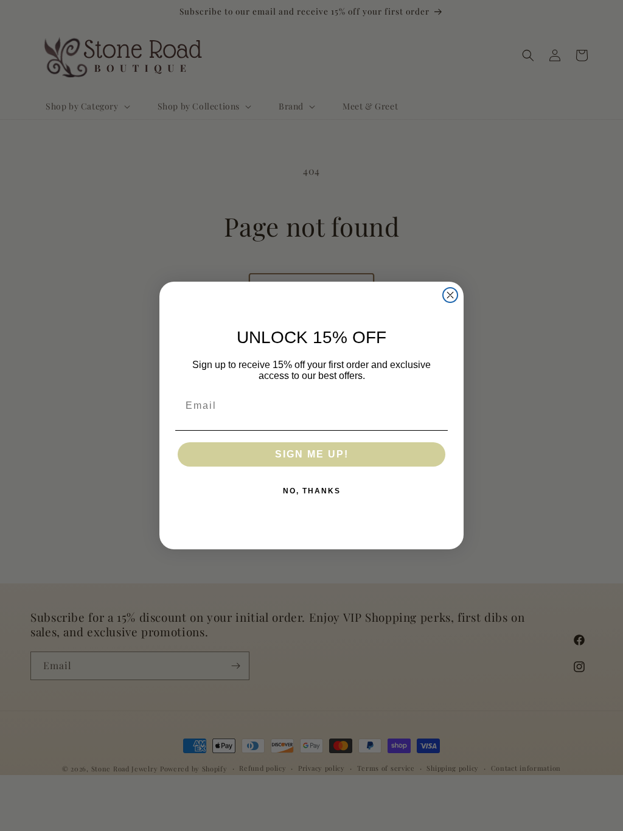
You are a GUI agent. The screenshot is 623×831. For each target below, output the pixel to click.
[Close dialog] (450, 295)
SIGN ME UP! (312, 454)
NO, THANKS (312, 491)
